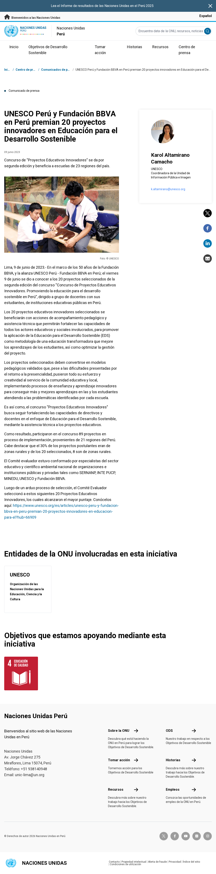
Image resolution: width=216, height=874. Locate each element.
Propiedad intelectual (134, 861)
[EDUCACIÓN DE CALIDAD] (19, 673)
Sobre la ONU (118, 731)
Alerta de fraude (157, 861)
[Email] (207, 258)
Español (205, 16)
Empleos (173, 790)
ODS (169, 731)
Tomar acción (119, 760)
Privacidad (175, 861)
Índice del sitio (191, 861)
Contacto (114, 861)
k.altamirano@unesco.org (168, 189)
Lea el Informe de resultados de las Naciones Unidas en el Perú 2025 (102, 6)
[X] (207, 213)
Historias (173, 760)
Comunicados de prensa (58, 69)
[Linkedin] (207, 243)
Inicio (8, 69)
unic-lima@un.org (29, 775)
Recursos (115, 790)
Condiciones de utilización (125, 864)
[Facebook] (207, 228)
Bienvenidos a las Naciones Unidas (35, 17)
